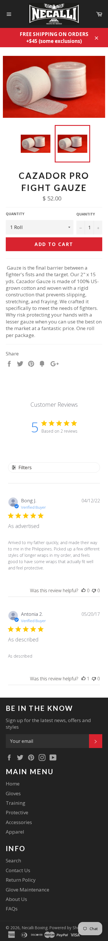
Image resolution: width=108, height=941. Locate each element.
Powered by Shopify (68, 927)
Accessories (19, 822)
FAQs (12, 908)
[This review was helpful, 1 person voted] (84, 678)
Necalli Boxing (35, 927)
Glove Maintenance (27, 889)
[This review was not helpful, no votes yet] (94, 590)
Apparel (15, 831)
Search (13, 860)
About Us (16, 899)
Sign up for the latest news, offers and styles (48, 723)
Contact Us (18, 870)
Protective (17, 812)
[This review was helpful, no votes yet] (84, 590)
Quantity (15, 214)
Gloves (13, 793)
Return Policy (21, 879)
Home (13, 783)
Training (15, 803)
